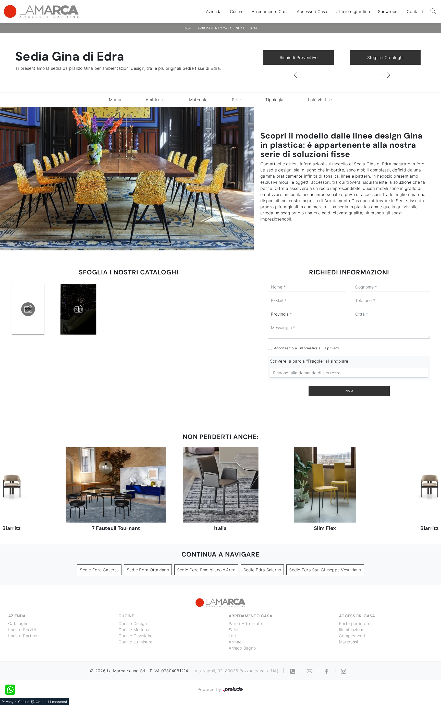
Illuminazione (351, 629)
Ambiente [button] (155, 99)
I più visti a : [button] (320, 99)
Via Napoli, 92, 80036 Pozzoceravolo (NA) (236, 670)
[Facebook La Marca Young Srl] (327, 670)
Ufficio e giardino (353, 11)
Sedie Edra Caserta (99, 569)
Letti (233, 635)
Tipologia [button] (274, 99)
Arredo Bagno (242, 648)
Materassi (348, 641)
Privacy (8, 702)
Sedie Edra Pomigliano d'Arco (206, 569)
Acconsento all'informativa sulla (306, 348)
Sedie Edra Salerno (262, 569)
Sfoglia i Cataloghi (385, 57)
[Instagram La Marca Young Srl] (343, 670)
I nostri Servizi (22, 629)
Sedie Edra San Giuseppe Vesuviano (325, 569)
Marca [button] (115, 99)
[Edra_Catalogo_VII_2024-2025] (28, 309)
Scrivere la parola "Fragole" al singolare (309, 361)
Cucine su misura (135, 641)
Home (188, 28)
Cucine (237, 11)
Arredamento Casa (270, 11)
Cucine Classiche (135, 635)
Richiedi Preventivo (299, 57)
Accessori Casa (312, 11)
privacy (333, 348)
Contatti (415, 11)
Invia (349, 391)
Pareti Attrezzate (245, 623)
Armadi (236, 641)
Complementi (352, 635)
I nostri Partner (23, 635)
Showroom (388, 11)
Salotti (235, 629)
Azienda (214, 11)
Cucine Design (132, 623)
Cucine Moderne (134, 629)
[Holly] (298, 75)
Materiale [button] (198, 99)
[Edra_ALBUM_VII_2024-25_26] (78, 309)
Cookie (24, 702)
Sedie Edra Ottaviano (148, 569)
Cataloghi (17, 623)
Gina (253, 28)
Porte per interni (355, 623)
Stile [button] (236, 99)
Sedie (240, 28)
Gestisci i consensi (51, 702)
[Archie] (385, 75)
